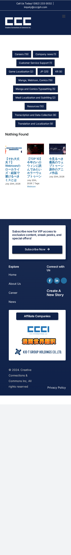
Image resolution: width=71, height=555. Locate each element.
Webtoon (31, 186)
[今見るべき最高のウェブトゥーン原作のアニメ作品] (57, 149)
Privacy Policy (56, 387)
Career (13, 292)
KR (58, 71)
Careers (22, 54)
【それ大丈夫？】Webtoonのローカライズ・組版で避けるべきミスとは (12, 169)
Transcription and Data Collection (35, 114)
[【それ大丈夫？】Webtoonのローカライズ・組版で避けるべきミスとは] (13, 149)
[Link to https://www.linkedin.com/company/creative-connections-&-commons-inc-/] (57, 281)
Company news (46, 54)
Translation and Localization (35, 123)
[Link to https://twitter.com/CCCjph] (64, 281)
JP (44, 71)
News (12, 301)
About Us (15, 283)
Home (12, 274)
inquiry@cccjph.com (35, 7)
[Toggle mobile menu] (64, 16)
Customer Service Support (35, 62)
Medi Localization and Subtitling (36, 97)
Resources (35, 106)
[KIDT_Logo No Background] (38, 347)
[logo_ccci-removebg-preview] (38, 327)
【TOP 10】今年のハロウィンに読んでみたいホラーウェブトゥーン (34, 167)
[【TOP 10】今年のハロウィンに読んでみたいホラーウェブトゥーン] (35, 149)
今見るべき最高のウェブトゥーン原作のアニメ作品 (56, 166)
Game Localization (21, 71)
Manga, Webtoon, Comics (35, 80)
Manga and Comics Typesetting (35, 88)
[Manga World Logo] (39, 339)
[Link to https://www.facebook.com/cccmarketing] (50, 281)
